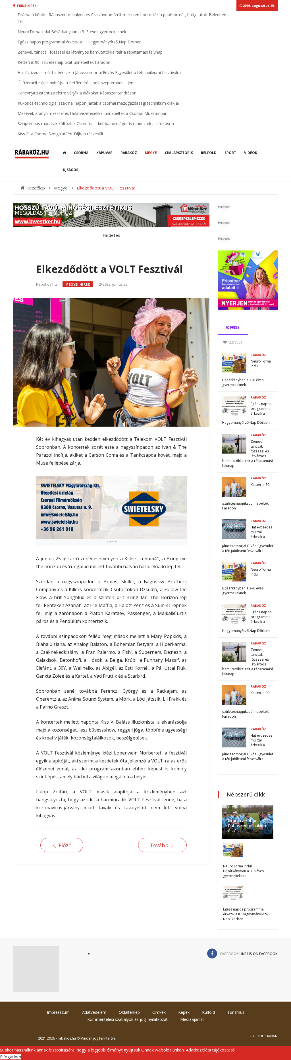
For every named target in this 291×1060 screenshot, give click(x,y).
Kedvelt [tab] (235, 342)
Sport (230, 152)
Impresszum (58, 1012)
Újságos (70, 169)
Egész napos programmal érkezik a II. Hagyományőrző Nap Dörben (80, 42)
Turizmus (235, 1012)
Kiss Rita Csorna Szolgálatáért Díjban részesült (60, 133)
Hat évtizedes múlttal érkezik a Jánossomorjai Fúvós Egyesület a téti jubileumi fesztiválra (99, 72)
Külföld (208, 1012)
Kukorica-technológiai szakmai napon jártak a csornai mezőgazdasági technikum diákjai (98, 103)
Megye (151, 152)
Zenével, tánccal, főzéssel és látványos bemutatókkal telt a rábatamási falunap (90, 52)
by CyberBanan (264, 1036)
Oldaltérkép (129, 1012)
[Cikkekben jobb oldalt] (248, 280)
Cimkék (159, 1012)
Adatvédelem (94, 1012)
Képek (184, 1012)
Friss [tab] (234, 327)
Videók (250, 152)
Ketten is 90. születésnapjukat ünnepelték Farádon (64, 62)
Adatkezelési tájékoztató (210, 1050)
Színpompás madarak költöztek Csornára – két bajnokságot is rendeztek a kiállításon (96, 123)
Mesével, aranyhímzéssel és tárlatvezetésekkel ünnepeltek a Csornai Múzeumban (92, 113)
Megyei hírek (77, 284)
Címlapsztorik (179, 152)
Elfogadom (10, 1056)
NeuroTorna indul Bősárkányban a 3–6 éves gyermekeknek (72, 31)
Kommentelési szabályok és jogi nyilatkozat (127, 1019)
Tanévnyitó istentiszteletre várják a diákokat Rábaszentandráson (77, 93)
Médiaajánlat (192, 1019)
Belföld (209, 152)
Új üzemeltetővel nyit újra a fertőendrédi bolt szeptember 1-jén (75, 82)
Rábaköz (128, 152)
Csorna (81, 152)
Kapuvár (104, 152)
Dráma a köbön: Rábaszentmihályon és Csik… (247, 825)
